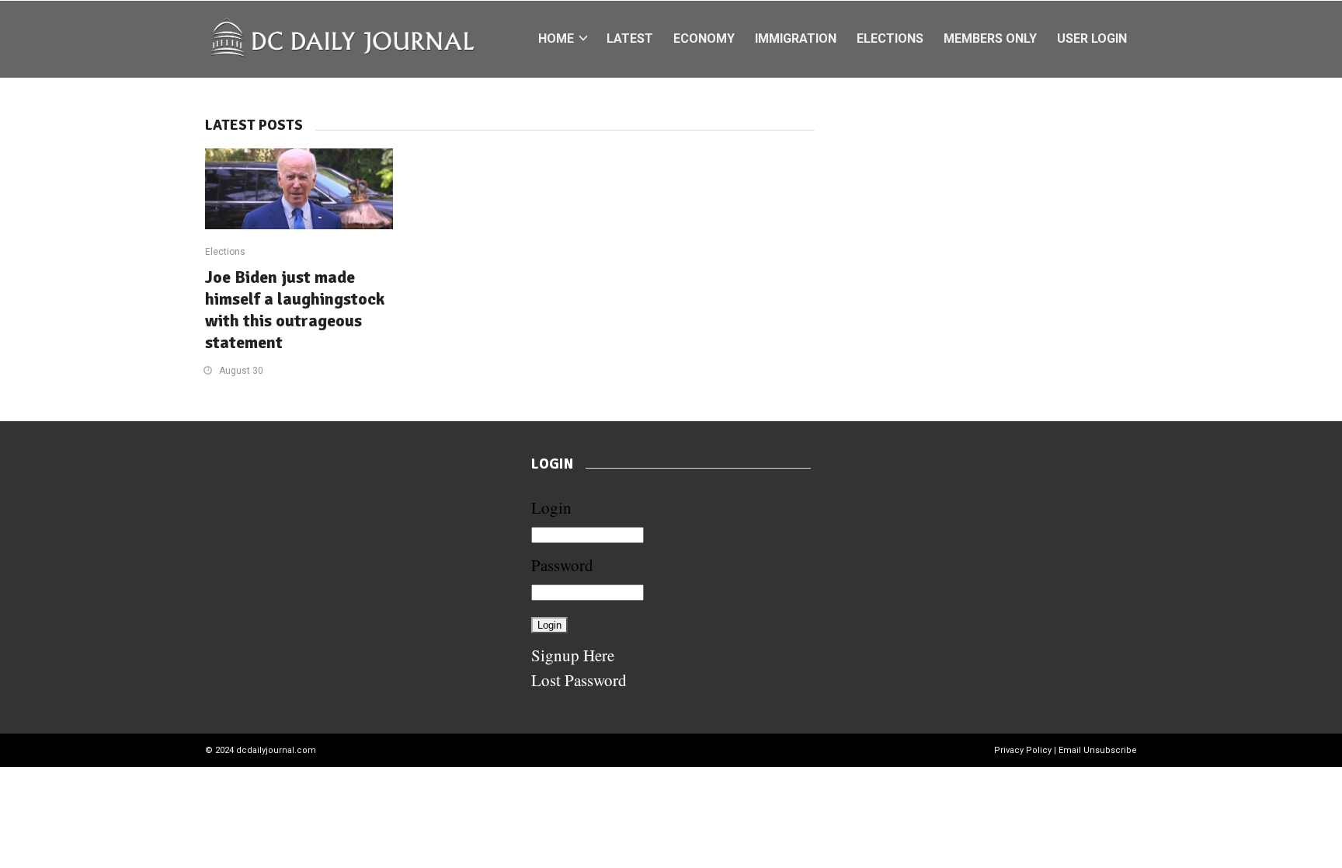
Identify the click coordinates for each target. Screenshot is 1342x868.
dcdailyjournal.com (276, 750)
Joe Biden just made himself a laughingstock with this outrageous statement (294, 310)
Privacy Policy (1023, 750)
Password (562, 565)
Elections (225, 251)
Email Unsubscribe (1098, 750)
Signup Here (572, 655)
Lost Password (579, 680)
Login (551, 507)
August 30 (241, 370)
